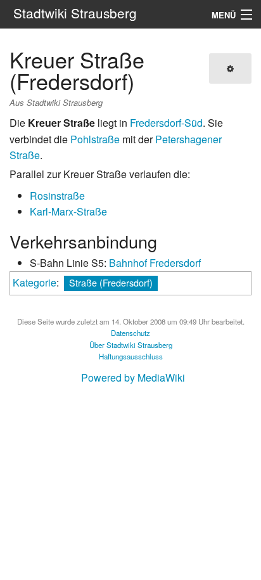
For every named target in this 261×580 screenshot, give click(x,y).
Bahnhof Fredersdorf (155, 262)
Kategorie (34, 282)
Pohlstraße (95, 139)
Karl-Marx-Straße (68, 211)
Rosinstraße (57, 195)
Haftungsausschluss (131, 356)
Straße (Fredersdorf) (111, 282)
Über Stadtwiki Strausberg (130, 345)
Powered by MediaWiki (133, 377)
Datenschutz (130, 333)
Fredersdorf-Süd (166, 122)
